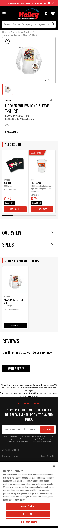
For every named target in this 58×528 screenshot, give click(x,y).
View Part (15, 325)
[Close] (54, 465)
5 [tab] (50, 215)
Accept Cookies (28, 506)
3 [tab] (29, 215)
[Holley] (29, 13)
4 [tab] (39, 215)
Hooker (8, 100)
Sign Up (47, 429)
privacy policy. (19, 499)
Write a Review (16, 368)
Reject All (27, 514)
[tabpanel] (15, 181)
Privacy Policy (45, 441)
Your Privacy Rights (28, 521)
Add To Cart (15, 209)
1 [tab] (7, 215)
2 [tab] (18, 215)
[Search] (52, 24)
